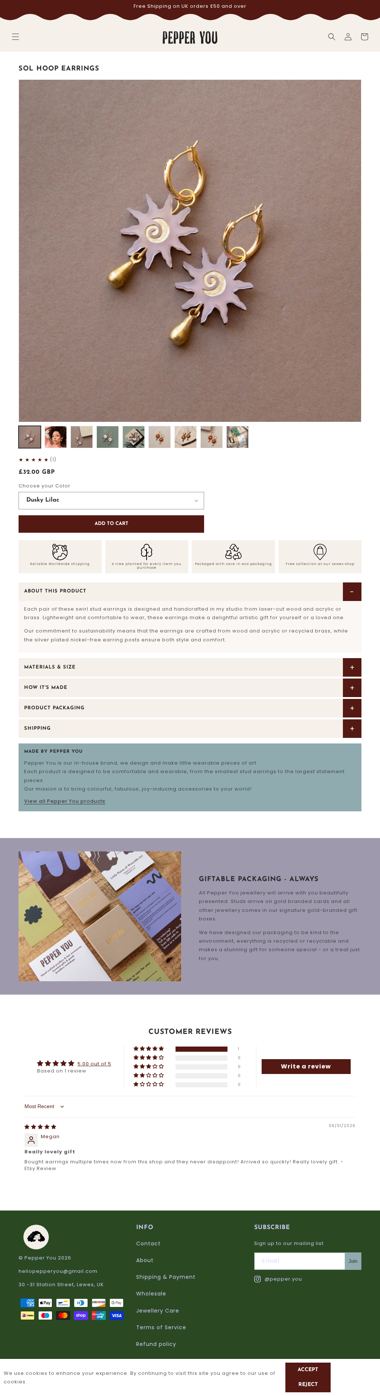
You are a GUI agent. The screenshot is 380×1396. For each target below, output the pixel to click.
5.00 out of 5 (94, 1063)
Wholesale (151, 1293)
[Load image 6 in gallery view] (159, 437)
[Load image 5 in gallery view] (133, 437)
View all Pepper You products (64, 801)
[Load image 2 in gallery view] (56, 437)
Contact (148, 1243)
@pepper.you (278, 1279)
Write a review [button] (306, 1066)
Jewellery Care (157, 1310)
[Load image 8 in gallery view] (211, 437)
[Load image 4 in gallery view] (107, 437)
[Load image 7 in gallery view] (185, 437)
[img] (40, 1126)
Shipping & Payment (166, 1277)
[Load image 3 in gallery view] (82, 437)
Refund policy (156, 1344)
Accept (308, 1370)
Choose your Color (45, 485)
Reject (308, 1384)
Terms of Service (161, 1327)
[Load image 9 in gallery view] (237, 437)
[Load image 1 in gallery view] (30, 437)
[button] (15, 37)
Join (352, 1261)
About (145, 1260)
